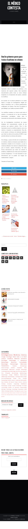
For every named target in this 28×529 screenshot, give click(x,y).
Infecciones (23, 364)
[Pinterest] (14, 257)
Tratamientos (5, 366)
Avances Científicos (7, 178)
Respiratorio (20, 394)
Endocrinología (5, 367)
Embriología (24, 392)
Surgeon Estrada (14, 517)
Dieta (25, 367)
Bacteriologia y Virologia (14, 376)
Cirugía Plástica (9, 392)
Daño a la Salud (22, 357)
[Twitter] (2, 257)
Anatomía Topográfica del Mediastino (16, 312)
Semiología (7, 391)
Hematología (18, 385)
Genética (13, 367)
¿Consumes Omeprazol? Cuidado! (15, 305)
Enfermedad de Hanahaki (13, 299)
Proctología (24, 385)
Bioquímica (9, 383)
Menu (14, 22)
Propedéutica (21, 389)
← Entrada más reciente (7, 236)
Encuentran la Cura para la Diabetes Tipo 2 (15, 230)
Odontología (8, 389)
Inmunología (4, 374)
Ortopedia (7, 373)
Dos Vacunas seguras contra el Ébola (14, 215)
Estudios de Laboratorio (13, 387)
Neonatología (15, 373)
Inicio (15, 236)
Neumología (4, 362)
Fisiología (25, 378)
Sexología (9, 385)
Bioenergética (21, 391)
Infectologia (24, 369)
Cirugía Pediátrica (14, 374)
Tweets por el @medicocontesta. (8, 409)
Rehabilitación (24, 383)
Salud (14, 357)
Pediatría (14, 365)
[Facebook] (6, 257)
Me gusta (14, 171)
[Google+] (10, 257)
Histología (8, 394)
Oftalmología (4, 376)
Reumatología (4, 385)
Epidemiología (23, 373)
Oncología (9, 357)
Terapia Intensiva (18, 382)
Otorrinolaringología (6, 378)
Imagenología (16, 383)
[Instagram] (17, 257)
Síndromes (11, 391)
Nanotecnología (23, 387)
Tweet (14, 168)
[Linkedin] (2, 261)
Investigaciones (7, 355)
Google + (15, 174)
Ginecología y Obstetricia (18, 360)
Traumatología (4, 380)
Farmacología (14, 364)
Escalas (2, 394)
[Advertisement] (14, 41)
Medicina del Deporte (9, 382)
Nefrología (3, 389)
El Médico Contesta (15, 515)
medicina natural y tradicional (14, 380)
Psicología (4, 360)
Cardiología (4, 371)
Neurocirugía (23, 376)
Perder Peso (17, 378)
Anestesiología (4, 387)
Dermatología (23, 365)
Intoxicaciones (19, 371)
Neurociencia (23, 374)
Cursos (21, 392)
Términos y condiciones (20, 519)
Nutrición (14, 362)
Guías (5, 394)
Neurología (4, 364)
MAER (8, 519)
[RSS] (6, 261)
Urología (18, 369)
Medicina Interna (20, 355)
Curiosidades (23, 362)
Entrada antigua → (22, 236)
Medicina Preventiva (20, 358)
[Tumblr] (21, 257)
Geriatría (14, 385)
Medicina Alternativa (14, 394)
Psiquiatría (19, 367)
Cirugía (3, 357)
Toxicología (16, 391)
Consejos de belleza (16, 392)
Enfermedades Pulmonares (8, 369)
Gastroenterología (11, 371)
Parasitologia (14, 389)
